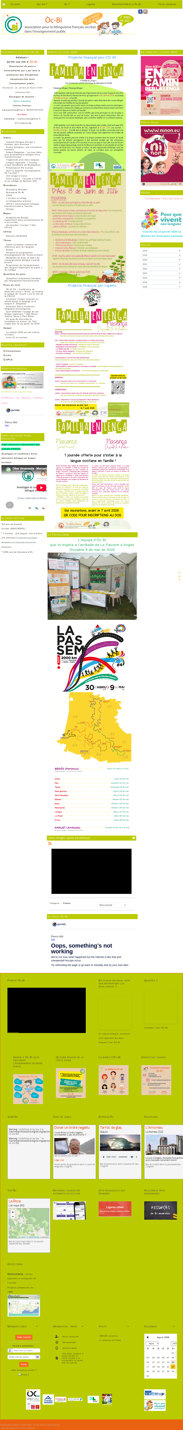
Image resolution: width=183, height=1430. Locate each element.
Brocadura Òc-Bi (15, 192)
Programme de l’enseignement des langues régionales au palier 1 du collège (24, 267)
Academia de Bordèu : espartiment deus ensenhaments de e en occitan (24, 219)
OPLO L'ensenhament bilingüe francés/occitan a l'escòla (22, 205)
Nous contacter (70, 1336)
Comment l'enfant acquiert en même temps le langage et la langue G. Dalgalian (21, 301)
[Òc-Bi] (69, 23)
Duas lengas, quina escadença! (69, 838)
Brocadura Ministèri (17, 189)
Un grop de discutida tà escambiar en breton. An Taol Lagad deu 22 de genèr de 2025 (22, 321)
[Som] (179, 572)
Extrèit (9, 250)
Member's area (22, 1326)
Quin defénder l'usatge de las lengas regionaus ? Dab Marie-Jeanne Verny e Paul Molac (21, 313)
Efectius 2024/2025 (16, 236)
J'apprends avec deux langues (22, 160)
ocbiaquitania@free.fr (13, 110)
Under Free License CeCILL (47, 1425)
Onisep (10, 209)
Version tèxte (69, 1348)
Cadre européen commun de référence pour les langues (21, 245)
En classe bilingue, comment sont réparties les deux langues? (114, 1038)
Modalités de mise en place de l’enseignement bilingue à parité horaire (22, 260)
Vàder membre (24, 1337)
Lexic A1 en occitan (16, 337)
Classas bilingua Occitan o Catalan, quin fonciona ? (20, 143)
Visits (114, 1326)
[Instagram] (145, 11)
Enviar (24, 1364)
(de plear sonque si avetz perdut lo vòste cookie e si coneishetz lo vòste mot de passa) (73, 1358)
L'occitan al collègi (16, 198)
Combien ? (150, 1028)
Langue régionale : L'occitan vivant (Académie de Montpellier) (23, 163)
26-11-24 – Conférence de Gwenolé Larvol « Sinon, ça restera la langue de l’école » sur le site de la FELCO (24, 292)
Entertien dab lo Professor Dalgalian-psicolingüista (20, 307)
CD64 (9, 195)
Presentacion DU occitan (19, 168)
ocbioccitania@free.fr (29, 119)
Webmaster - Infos (68, 1326)
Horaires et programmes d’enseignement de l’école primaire (24, 253)
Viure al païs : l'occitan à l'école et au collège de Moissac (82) (23, 180)
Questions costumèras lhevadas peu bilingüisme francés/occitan (23, 279)
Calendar (159, 1326)
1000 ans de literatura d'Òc (18, 552)
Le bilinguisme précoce (18, 201)
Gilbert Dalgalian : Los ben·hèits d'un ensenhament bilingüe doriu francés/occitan (23, 154)
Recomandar (69, 1342)
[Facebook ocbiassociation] (140, 11)
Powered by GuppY (9, 1425)
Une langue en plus (16, 176)
